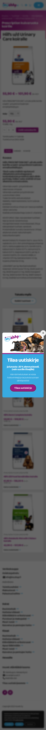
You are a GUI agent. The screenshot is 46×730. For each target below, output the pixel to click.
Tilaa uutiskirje (23, 388)
